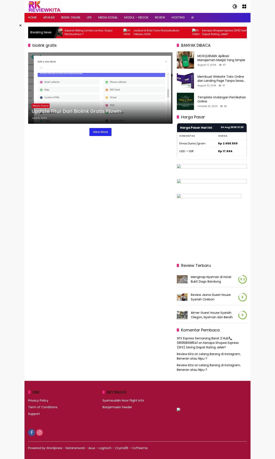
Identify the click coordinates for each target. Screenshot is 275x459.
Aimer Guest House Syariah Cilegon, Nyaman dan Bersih (212, 315)
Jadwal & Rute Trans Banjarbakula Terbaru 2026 (149, 32)
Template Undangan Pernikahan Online (221, 99)
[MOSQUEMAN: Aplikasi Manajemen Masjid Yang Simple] (185, 60)
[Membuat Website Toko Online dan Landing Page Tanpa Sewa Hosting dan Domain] (185, 80)
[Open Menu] (244, 6)
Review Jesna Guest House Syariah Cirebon (211, 297)
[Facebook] (31, 432)
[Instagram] (39, 432)
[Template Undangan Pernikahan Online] (185, 101)
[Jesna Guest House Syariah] (182, 297)
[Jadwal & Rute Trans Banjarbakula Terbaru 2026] (120, 32)
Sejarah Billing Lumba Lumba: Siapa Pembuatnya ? (81, 32)
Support (34, 414)
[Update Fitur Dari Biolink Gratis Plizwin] (100, 87)
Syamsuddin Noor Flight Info (123, 400)
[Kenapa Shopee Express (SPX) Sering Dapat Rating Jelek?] (189, 32)
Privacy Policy (38, 400)
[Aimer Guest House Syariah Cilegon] (182, 315)
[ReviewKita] (45, 6)
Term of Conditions (42, 407)
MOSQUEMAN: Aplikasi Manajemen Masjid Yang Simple (221, 58)
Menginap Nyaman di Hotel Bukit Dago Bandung (211, 279)
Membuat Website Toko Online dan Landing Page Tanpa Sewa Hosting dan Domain (220, 79)
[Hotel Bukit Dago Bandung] (182, 279)
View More (100, 132)
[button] (234, 6)
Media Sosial (41, 105)
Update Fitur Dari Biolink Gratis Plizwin (76, 111)
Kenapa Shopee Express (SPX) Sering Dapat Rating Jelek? (218, 32)
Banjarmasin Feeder (117, 407)
